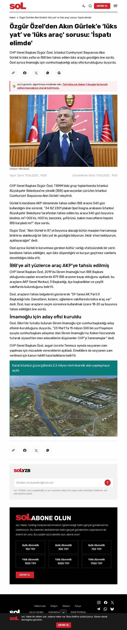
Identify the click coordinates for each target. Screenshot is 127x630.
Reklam (66, 606)
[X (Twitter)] (112, 602)
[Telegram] (98, 608)
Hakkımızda (40, 606)
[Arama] (90, 6)
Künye (78, 606)
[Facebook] (105, 602)
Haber (12, 17)
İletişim (54, 606)
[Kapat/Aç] (63, 611)
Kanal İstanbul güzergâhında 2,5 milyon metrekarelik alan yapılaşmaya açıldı (60, 368)
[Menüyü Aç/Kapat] (115, 6)
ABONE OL (102, 6)
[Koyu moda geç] (84, 6)
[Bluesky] (112, 608)
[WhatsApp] (105, 608)
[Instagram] (98, 602)
